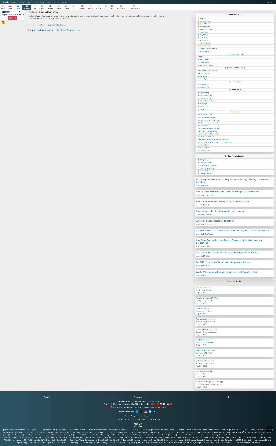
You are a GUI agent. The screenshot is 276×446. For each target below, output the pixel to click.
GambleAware (140, 419)
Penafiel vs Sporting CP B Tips (207, 298)
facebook (37, 30)
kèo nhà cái (252, 432)
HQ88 (129, 429)
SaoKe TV (180, 437)
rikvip (30, 434)
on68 (74, 432)
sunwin (75, 429)
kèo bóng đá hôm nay (194, 434)
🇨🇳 (158, 404)
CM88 (181, 429)
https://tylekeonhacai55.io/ (156, 442)
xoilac (59, 442)
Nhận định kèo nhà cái (215, 442)
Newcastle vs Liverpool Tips (206, 318)
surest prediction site (165, 432)
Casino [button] (48, 2)
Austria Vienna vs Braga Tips (206, 329)
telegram (48, 30)
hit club (215, 437)
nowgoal (208, 437)
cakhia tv (44, 442)
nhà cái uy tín (139, 437)
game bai (37, 440)
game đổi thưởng (133, 434)
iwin (25, 434)
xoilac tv (231, 440)
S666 (41, 429)
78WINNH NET (261, 429)
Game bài (18, 434)
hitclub (165, 434)
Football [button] (21, 2)
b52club (103, 434)
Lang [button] (270, 2)
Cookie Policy (130, 415)
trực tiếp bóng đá (220, 440)
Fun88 (121, 437)
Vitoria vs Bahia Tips (203, 287)
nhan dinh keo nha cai (11, 432)
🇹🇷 (154, 404)
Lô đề (11, 434)
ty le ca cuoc (25, 432)
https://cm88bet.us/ (234, 429)
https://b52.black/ (40, 434)
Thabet (123, 440)
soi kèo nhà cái (252, 434)
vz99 (107, 432)
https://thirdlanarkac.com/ (97, 429)
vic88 (254, 437)
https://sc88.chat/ (156, 429)
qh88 (198, 432)
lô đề (151, 434)
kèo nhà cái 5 (114, 440)
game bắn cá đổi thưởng (117, 434)
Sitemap (154, 415)
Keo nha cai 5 (144, 432)
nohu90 (93, 432)
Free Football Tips (110, 404)
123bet (113, 432)
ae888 (100, 432)
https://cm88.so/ (171, 429)
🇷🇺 (161, 404)
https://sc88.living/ (38, 432)
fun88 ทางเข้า (49, 429)
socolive (157, 434)
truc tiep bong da (74, 442)
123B (237, 442)
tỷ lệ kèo (172, 434)
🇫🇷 (151, 404)
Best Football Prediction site (250, 442)
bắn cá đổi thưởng (239, 432)
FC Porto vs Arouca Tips (205, 360)
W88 (43, 440)
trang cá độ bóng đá (22, 442)
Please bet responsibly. (158, 407)
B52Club (96, 434)
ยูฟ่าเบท (138, 440)
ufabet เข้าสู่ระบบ (149, 440)
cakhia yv (82, 429)
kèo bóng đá (170, 437)
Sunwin (88, 434)
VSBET (239, 440)
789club (7, 437)
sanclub (121, 432)
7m (221, 432)
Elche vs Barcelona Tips (204, 371)
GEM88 (51, 434)
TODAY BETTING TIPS (235, 54)
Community (40, 2)
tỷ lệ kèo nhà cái (266, 434)
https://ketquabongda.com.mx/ (85, 440)
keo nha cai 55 (198, 437)
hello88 (135, 432)
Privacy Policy (143, 415)
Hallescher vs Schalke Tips (205, 350)
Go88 (76, 434)
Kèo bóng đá (61, 440)
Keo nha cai (101, 437)
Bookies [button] (65, 2)
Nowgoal (215, 432)
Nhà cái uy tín (120, 429)
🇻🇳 (171, 404)
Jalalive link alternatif (62, 432)
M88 (6, 440)
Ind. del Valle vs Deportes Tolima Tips (209, 381)
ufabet (109, 437)
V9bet (228, 437)
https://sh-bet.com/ (193, 429)
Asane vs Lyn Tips (202, 308)
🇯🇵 (164, 404)
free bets (76, 30)
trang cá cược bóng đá (64, 434)
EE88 (140, 429)
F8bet (210, 429)
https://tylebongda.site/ (196, 442)
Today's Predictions (58, 24)
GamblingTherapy (153, 419)
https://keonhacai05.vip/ (177, 442)
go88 (5, 434)
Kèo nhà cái (206, 432)
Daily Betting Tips (63, 30)
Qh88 (35, 429)
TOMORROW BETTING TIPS (235, 68)
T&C (120, 415)
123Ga (68, 429)
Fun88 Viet (129, 437)
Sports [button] (30, 2)
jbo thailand (60, 429)
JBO (115, 437)
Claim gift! (12, 18)
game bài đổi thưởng (81, 437)
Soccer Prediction (124, 404)
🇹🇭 (168, 404)
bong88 (188, 437)
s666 (6, 429)
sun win (201, 440)
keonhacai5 (262, 437)
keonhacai (181, 434)
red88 (249, 437)
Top (269, 429)
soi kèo (145, 434)
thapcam (242, 437)
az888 (127, 432)
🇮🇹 (148, 404)
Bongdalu (227, 432)
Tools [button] (56, 2)
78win (204, 429)
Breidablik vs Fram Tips (204, 339)
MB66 (223, 429)
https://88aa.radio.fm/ (17, 429)
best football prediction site (185, 432)
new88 (50, 432)
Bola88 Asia (228, 442)
